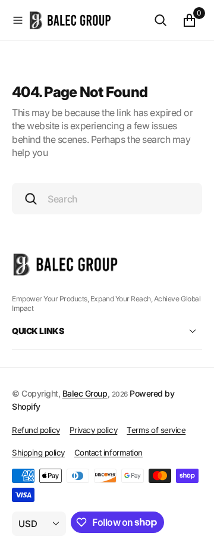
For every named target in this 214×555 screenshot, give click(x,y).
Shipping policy (38, 452)
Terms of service (156, 430)
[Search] (160, 20)
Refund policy (36, 430)
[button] (18, 20)
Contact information (108, 452)
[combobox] (107, 198)
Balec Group (85, 393)
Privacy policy (93, 430)
